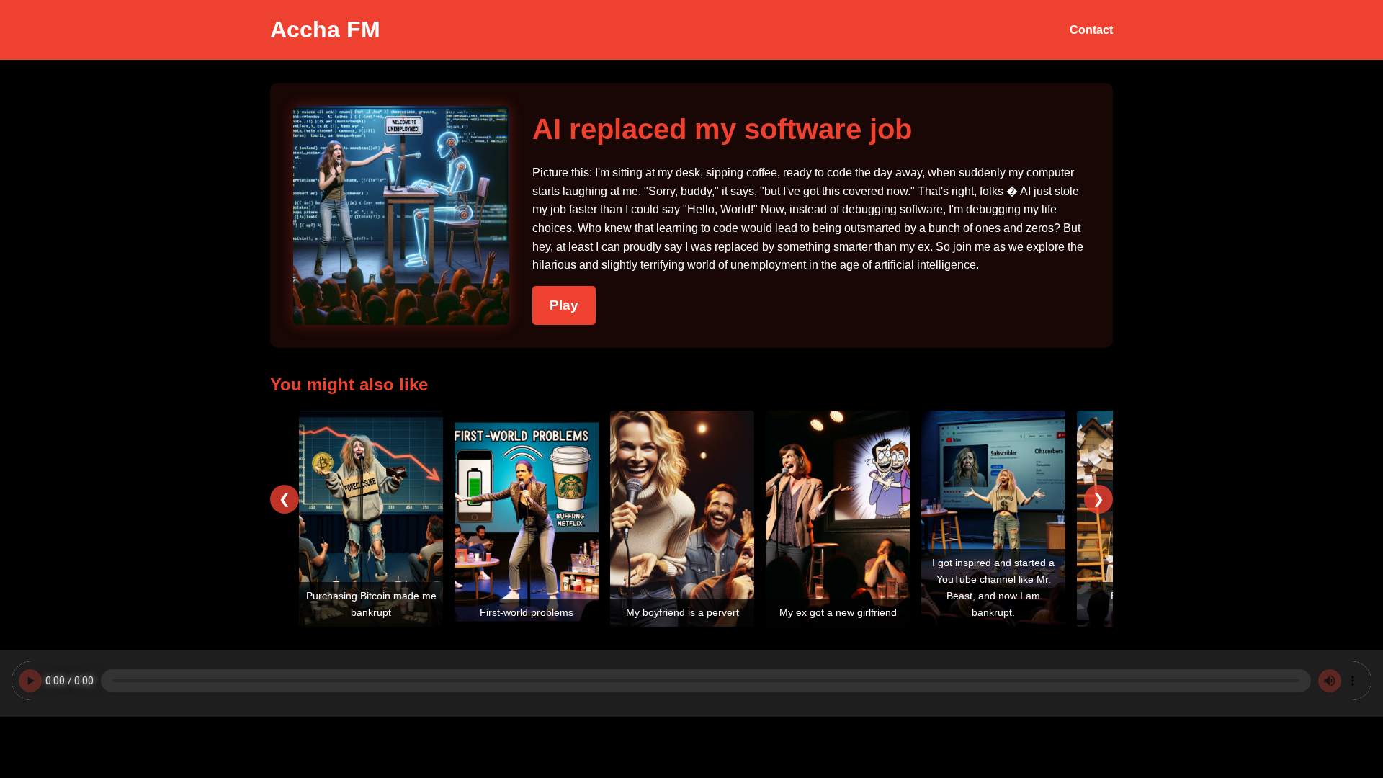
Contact (1091, 30)
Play (564, 305)
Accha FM (325, 30)
